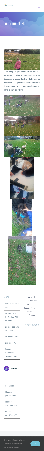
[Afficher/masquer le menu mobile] (39, 7)
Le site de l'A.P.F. (12, 337)
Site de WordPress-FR (11, 413)
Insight (29, 311)
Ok (35, 444)
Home (29, 297)
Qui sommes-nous (32, 302)
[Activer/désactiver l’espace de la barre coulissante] (34, 7)
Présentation (29, 308)
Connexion (9, 386)
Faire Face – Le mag (11, 305)
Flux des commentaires (11, 404)
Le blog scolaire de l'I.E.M (12, 329)
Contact (32, 315)
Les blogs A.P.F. (11, 343)
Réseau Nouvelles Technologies (11, 353)
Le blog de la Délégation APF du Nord (11, 317)
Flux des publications (10, 394)
